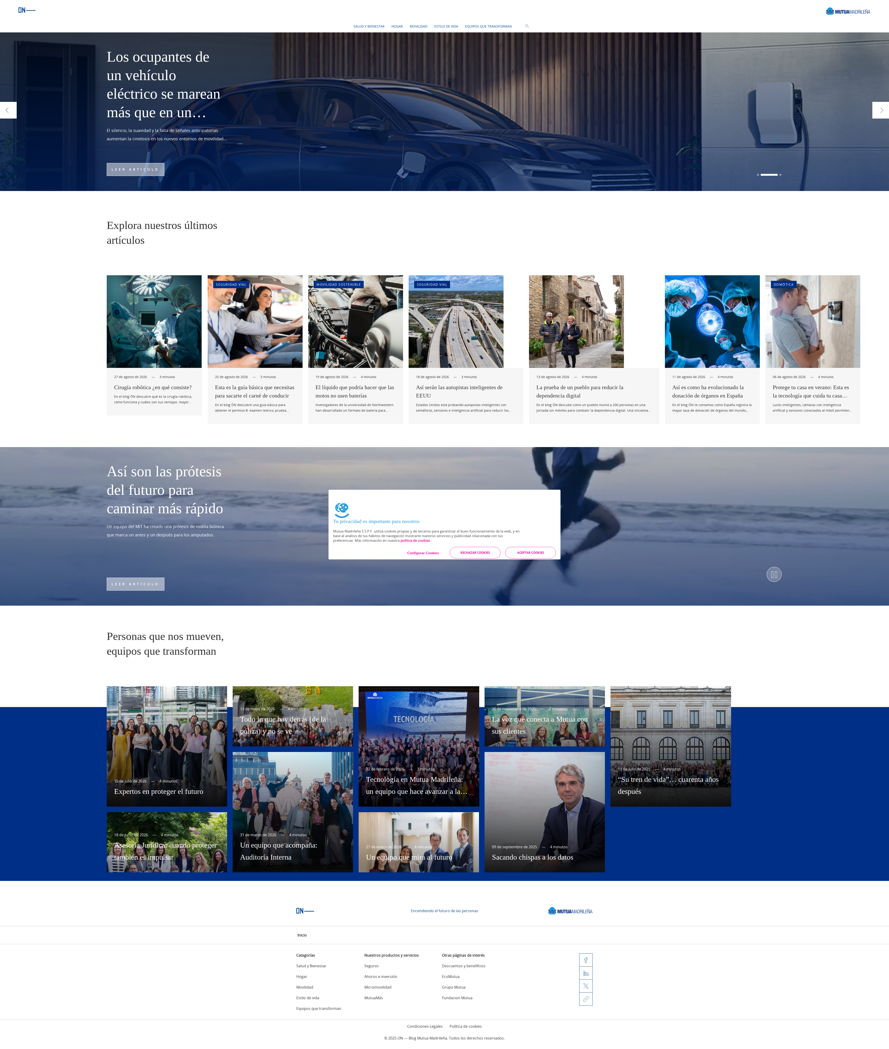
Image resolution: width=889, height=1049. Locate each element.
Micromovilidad (377, 987)
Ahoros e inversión (380, 976)
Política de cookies (466, 1026)
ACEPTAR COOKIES (530, 553)
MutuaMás (373, 997)
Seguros (371, 965)
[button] (765, 175)
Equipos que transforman (488, 26)
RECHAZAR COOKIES (475, 553)
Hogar (397, 26)
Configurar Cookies (423, 553)
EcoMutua (451, 976)
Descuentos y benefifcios (463, 965)
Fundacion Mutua (457, 997)
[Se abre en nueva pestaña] (570, 910)
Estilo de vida (446, 26)
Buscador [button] (527, 26)
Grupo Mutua (454, 987)
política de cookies (415, 540)
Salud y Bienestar (369, 26)
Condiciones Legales (425, 1026)
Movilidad (418, 26)
